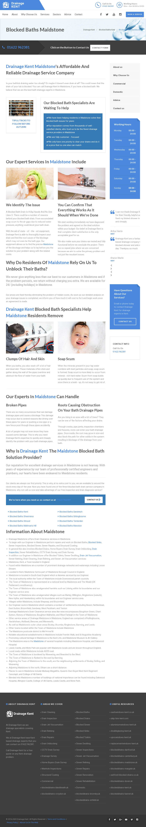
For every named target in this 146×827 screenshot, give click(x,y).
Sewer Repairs (83, 768)
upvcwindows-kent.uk (121, 737)
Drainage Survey (49, 756)
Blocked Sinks (94, 542)
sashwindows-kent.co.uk (122, 712)
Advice (67, 14)
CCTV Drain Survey (50, 750)
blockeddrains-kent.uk (121, 787)
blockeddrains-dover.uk (121, 781)
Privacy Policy (12, 822)
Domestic (118, 92)
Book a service (135, 14)
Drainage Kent (24, 713)
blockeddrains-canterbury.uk (124, 756)
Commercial (119, 83)
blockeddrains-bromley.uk (88, 794)
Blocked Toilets (83, 737)
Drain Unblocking (49, 743)
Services (44, 14)
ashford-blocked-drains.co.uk (124, 775)
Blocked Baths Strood (20, 521)
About (15, 14)
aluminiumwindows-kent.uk (123, 724)
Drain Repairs (48, 737)
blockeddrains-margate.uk (123, 768)
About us (117, 67)
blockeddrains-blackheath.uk (55, 787)
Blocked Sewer (83, 724)
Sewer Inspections (85, 750)
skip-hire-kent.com (119, 718)
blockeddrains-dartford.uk (123, 750)
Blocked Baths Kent (19, 511)
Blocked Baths (83, 712)
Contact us (118, 108)
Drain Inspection (49, 718)
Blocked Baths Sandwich (70, 511)
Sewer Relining (83, 762)
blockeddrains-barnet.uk (122, 794)
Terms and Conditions (56, 819)
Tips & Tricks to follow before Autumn (21, 123)
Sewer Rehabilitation (85, 781)
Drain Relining (48, 731)
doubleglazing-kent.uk (121, 731)
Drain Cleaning (48, 712)
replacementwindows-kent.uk (124, 743)
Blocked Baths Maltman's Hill (23, 525)
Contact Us (93, 500)
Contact (78, 14)
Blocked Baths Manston (70, 525)
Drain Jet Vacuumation (90, 555)
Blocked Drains (83, 718)
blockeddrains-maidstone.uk (124, 762)
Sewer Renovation (84, 775)
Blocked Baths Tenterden (71, 521)
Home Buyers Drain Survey (54, 762)
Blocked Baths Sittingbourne (72, 516)
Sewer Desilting (83, 743)
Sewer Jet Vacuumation (87, 756)
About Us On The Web (29, 822)
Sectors (57, 14)
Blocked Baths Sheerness (22, 516)
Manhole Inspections (51, 768)
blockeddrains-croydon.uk (54, 794)
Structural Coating (50, 775)
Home (5, 14)
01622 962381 (108, 6)
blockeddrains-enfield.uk (87, 800)
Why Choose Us (29, 14)
